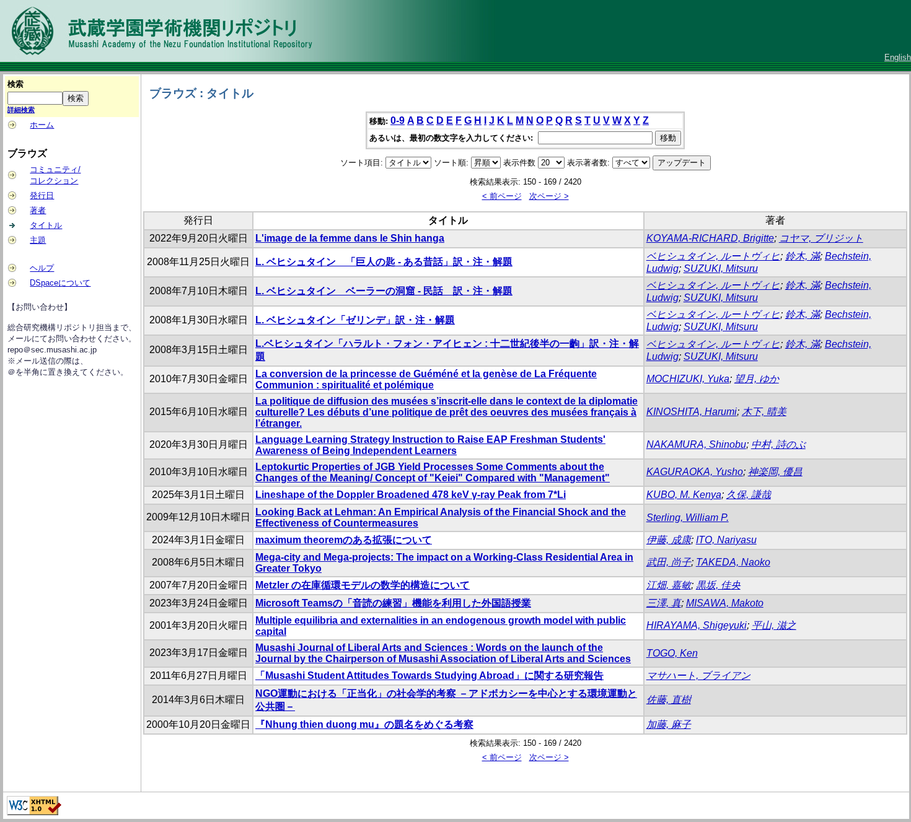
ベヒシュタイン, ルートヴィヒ (713, 256)
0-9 (397, 120)
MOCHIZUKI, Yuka (687, 379)
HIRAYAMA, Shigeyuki (696, 625)
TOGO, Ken (672, 653)
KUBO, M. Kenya (683, 494)
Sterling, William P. (687, 517)
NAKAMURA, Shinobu (696, 444)
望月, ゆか (756, 379)
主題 (38, 240)
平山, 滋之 (774, 625)
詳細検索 (21, 109)
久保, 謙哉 (748, 494)
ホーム (42, 124)
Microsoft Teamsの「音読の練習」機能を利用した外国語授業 (393, 603)
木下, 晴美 (764, 411)
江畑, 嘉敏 (668, 585)
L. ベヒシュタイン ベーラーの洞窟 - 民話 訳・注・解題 (384, 291)
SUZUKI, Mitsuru (721, 268)
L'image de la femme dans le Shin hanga (349, 238)
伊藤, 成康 (668, 540)
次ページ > (549, 196)
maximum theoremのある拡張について (343, 540)
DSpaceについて (60, 282)
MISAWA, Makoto (725, 603)
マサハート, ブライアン (698, 675)
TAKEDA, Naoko (733, 562)
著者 (38, 210)
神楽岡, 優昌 (775, 471)
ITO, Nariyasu (726, 540)
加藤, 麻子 (668, 724)
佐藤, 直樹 (668, 699)
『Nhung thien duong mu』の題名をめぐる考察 (364, 724)
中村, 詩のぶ (778, 444)
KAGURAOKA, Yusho (694, 471)
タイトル (46, 225)
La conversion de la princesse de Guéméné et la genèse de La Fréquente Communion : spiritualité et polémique (426, 379)
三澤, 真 (663, 603)
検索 (15, 84)
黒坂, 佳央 (718, 585)
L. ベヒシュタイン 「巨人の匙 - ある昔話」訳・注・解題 (384, 261)
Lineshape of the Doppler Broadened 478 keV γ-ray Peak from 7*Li (410, 494)
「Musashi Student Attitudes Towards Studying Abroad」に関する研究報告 (429, 675)
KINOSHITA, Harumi (691, 411)
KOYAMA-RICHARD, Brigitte (710, 238)
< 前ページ (502, 196)
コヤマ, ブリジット (821, 238)
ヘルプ (42, 268)
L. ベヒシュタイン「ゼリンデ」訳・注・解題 (355, 320)
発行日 (42, 195)
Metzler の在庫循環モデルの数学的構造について (362, 585)
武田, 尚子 (668, 562)
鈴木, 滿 (802, 256)
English (897, 57)
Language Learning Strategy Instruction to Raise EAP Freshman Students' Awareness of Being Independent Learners (430, 445)
